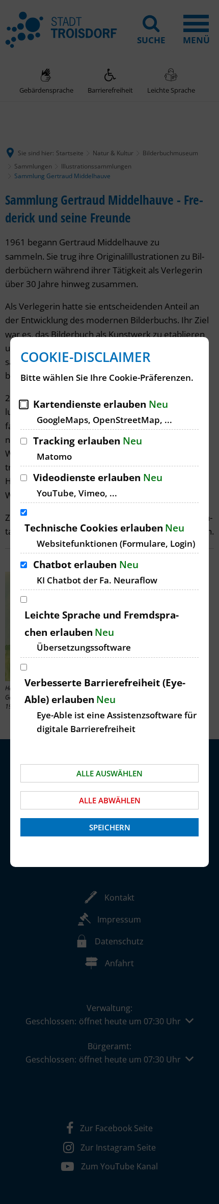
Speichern (109, 827)
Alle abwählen (110, 800)
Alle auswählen (109, 773)
